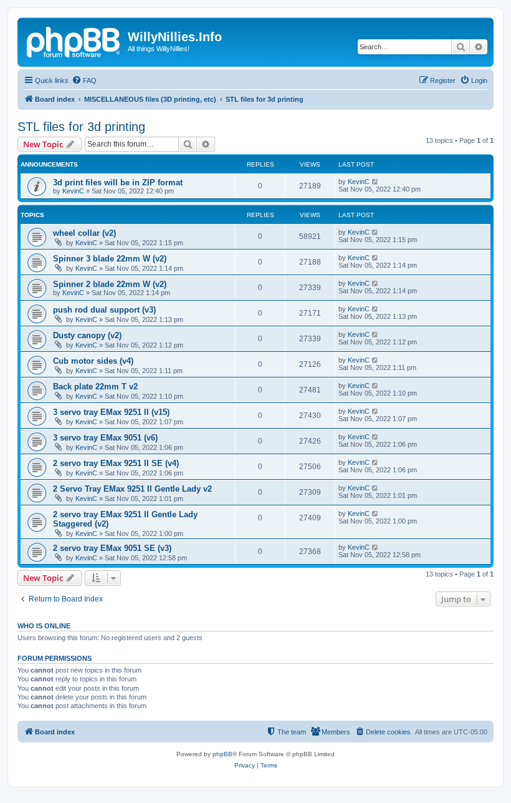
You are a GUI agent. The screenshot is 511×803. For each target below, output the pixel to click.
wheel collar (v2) (84, 233)
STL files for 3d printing (81, 127)
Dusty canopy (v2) (87, 335)
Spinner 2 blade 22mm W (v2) (109, 284)
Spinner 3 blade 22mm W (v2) (109, 258)
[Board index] (74, 41)
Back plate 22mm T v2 (95, 386)
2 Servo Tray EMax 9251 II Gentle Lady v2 (132, 489)
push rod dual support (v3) (104, 309)
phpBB (222, 754)
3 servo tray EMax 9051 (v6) (105, 437)
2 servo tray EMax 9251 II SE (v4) (116, 463)
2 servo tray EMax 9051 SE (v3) (112, 548)
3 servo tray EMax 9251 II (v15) (111, 412)
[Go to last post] (375, 181)
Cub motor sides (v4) (93, 361)
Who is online (43, 626)
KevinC (73, 191)
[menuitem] (84, 80)
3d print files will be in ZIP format (118, 182)
